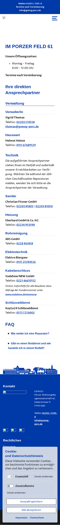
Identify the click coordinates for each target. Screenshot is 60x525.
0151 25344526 (26, 262)
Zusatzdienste (24, 486)
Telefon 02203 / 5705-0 (30, 3)
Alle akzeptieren (31, 510)
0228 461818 (24, 243)
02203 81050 (44, 206)
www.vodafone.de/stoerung (21, 294)
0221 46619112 (26, 281)
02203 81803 (24, 206)
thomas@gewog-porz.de (22, 126)
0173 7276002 (25, 313)
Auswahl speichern (31, 501)
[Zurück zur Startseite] (25, 18)
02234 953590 (25, 225)
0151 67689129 (26, 145)
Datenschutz (37, 517)
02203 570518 (25, 122)
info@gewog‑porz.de (30, 10)
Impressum (22, 517)
